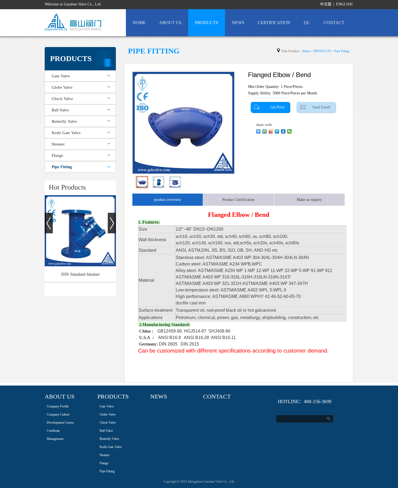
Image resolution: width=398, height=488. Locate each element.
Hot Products (67, 187)
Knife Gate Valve (66, 133)
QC (307, 22)
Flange (57, 155)
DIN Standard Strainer (80, 274)
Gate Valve (61, 76)
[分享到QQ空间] (264, 131)
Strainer (58, 144)
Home (306, 51)
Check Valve (62, 99)
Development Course (60, 422)
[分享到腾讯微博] (277, 131)
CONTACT (334, 22)
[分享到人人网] (283, 131)
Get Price (277, 107)
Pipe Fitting (62, 167)
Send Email (321, 107)
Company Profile (58, 406)
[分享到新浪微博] (271, 131)
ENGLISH (344, 4)
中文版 (325, 4)
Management (55, 439)
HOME (139, 22)
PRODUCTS (206, 22)
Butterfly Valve (64, 121)
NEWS (238, 22)
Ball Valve (60, 110)
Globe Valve (62, 87)
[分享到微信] (289, 131)
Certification (274, 22)
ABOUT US (170, 22)
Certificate (53, 431)
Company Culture (58, 414)
